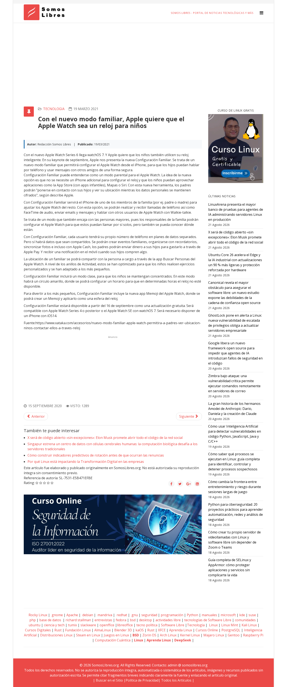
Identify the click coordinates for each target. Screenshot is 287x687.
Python (192, 615)
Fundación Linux (78, 630)
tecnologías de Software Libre (207, 620)
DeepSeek (182, 640)
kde (242, 615)
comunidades (245, 620)
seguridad (149, 615)
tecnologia (54, 109)
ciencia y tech (54, 625)
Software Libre (172, 625)
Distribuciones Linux (56, 635)
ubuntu (34, 625)
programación (172, 615)
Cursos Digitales (38, 630)
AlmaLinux (102, 630)
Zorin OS (149, 635)
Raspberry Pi (253, 635)
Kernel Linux (190, 635)
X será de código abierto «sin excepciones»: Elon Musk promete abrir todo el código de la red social (105, 437)
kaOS (140, 630)
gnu (134, 615)
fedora (121, 620)
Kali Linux (249, 625)
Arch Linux (168, 635)
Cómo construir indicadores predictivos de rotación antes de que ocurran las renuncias (96, 455)
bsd (133, 620)
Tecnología (196, 625)
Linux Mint (229, 625)
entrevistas (103, 620)
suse (252, 615)
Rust (58, 630)
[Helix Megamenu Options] (261, 13)
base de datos (50, 620)
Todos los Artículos (176, 680)
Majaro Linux (213, 635)
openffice (107, 625)
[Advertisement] (143, 54)
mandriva (104, 615)
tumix (72, 625)
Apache (72, 615)
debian (87, 615)
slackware (88, 625)
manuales (209, 615)
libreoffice (125, 625)
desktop (145, 620)
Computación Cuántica (112, 640)
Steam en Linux (88, 635)
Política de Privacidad (142, 680)
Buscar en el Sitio (109, 680)
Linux (213, 625)
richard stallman (78, 620)
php (32, 620)
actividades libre (168, 620)
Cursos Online (207, 630)
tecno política (146, 625)
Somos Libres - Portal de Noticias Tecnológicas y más (212, 13)
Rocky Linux (38, 615)
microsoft (228, 615)
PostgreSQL (230, 630)
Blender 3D (123, 630)
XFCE (162, 630)
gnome (57, 615)
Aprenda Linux (180, 630)
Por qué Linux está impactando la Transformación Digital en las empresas (86, 461)
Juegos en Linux (116, 635)
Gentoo (234, 635)
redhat (121, 615)
